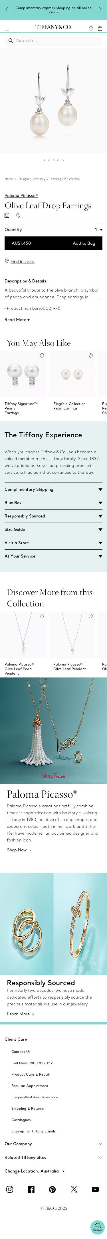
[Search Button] (11, 40)
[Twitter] (75, 1189)
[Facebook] (32, 1189)
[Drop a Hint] (7, 215)
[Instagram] (10, 1189)
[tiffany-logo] (53, 28)
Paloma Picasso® (21, 195)
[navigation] (7, 28)
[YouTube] (96, 1189)
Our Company (18, 1143)
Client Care (16, 1039)
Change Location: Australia (32, 1171)
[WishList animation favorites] (91, 28)
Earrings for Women (65, 179)
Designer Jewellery (32, 179)
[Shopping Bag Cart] (100, 28)
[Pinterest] (53, 1189)
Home (9, 179)
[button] (7, 28)
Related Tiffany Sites (25, 1157)
